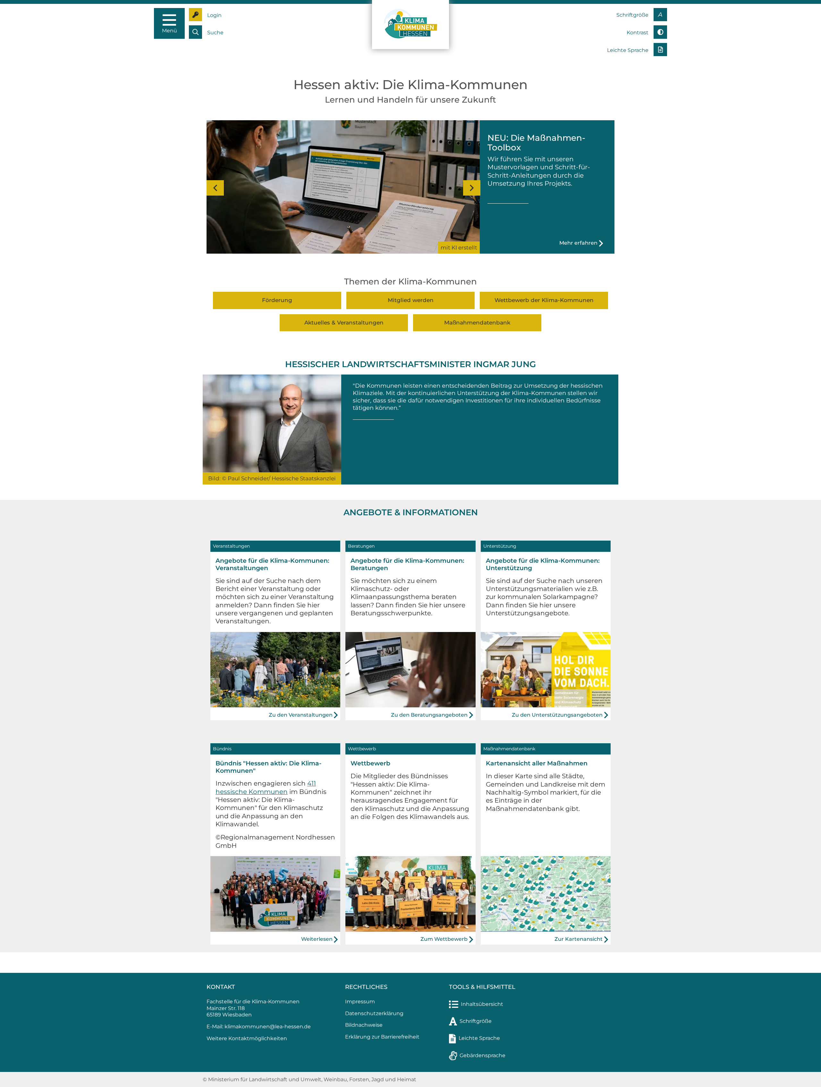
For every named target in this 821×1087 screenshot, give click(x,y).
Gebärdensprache (482, 1055)
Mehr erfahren (578, 243)
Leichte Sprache (479, 1038)
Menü (169, 31)
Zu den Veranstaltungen (301, 715)
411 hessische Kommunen (266, 787)
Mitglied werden (411, 300)
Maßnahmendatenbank (477, 322)
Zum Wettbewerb (444, 939)
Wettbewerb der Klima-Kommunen (544, 300)
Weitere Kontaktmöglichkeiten (247, 1038)
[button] (214, 188)
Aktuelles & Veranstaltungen (344, 322)
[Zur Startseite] (410, 24)
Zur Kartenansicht (578, 939)
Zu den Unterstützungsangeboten (557, 715)
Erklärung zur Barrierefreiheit (382, 1037)
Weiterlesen (317, 939)
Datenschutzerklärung (374, 1013)
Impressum (360, 1002)
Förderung (277, 300)
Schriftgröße (476, 1021)
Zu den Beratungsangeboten (429, 715)
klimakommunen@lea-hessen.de (267, 1027)
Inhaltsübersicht (482, 1004)
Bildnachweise (364, 1025)
